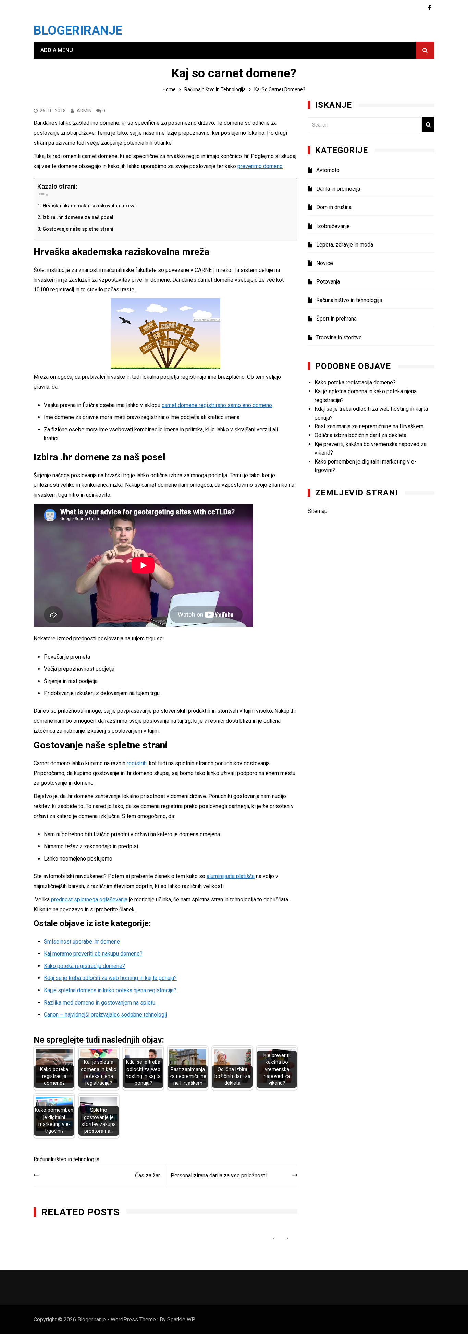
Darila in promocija (338, 188)
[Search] (428, 124)
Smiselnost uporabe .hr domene (82, 941)
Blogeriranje (78, 30)
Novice (324, 263)
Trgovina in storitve (339, 337)
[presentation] (274, 1238)
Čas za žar (147, 1175)
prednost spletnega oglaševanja (89, 899)
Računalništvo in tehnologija (66, 1159)
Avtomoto (328, 170)
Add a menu (56, 50)
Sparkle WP (181, 1319)
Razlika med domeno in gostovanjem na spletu (99, 1002)
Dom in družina (334, 207)
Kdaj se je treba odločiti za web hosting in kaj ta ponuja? (110, 978)
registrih (137, 763)
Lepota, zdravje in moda (344, 244)
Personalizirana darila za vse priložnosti (219, 1175)
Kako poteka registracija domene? (84, 966)
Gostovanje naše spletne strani (77, 229)
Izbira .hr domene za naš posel (77, 217)
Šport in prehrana (336, 318)
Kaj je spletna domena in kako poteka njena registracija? (110, 990)
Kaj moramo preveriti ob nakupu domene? (93, 953)
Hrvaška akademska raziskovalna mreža (89, 206)
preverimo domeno (260, 166)
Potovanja (328, 281)
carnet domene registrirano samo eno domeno (217, 405)
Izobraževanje (333, 226)
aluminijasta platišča (231, 876)
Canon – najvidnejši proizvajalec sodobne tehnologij (105, 1014)
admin (84, 110)
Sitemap (318, 511)
